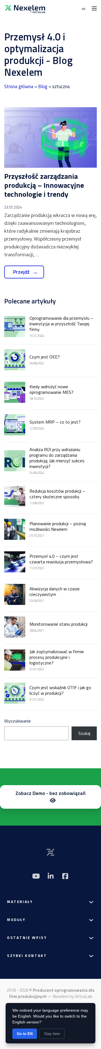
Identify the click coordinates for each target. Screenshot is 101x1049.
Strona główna (18, 86)
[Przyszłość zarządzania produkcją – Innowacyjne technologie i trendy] (50, 137)
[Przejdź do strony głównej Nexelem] (25, 8)
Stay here (52, 1034)
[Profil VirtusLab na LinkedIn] (50, 876)
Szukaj (84, 733)
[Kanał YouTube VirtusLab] (36, 876)
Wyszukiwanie (17, 720)
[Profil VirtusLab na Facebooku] (65, 876)
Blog (42, 86)
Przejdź (21, 272)
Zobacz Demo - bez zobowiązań (50, 793)
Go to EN (25, 1034)
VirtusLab (83, 996)
